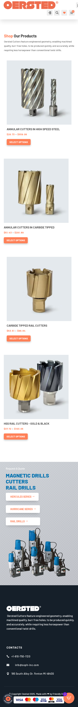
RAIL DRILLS (17, 521)
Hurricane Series (21, 509)
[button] (24, 63)
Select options (18, 142)
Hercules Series (20, 496)
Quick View (13, 63)
